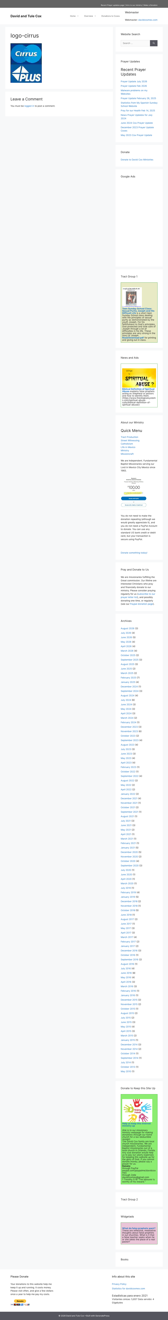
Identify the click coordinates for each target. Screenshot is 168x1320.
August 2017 (127, 919)
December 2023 (129, 727)
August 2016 (127, 964)
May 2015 (126, 1026)
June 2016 (126, 973)
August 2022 (127, 780)
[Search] (154, 43)
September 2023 (130, 740)
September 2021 (129, 812)
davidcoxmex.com (148, 20)
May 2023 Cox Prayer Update (136, 135)
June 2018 (126, 914)
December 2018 (129, 901)
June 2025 (126, 668)
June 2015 (126, 1022)
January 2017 (128, 946)
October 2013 (128, 1067)
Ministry (125, 450)
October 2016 (128, 955)
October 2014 (128, 1053)
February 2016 (128, 991)
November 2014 (129, 1049)
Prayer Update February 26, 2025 (138, 98)
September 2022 (129, 776)
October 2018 (128, 910)
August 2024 (127, 695)
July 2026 (126, 633)
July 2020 (126, 870)
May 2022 (126, 785)
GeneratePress (102, 1315)
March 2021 (127, 838)
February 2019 (128, 892)
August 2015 (127, 1013)
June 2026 (126, 637)
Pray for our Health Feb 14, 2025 (138, 110)
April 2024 (126, 713)
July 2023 (126, 749)
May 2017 (126, 928)
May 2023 (126, 758)
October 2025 (128, 655)
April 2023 (126, 762)
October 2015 (128, 1008)
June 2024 (126, 704)
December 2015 (129, 999)
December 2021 (129, 798)
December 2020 (129, 852)
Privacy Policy (119, 1284)
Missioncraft (127, 454)
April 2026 (126, 646)
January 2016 (128, 995)
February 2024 (128, 722)
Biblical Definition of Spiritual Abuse (138, 390)
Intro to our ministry (134, 5)
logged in (29, 106)
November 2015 (129, 1004)
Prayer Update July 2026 (134, 81)
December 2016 (129, 950)
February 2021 (128, 843)
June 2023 (126, 753)
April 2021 (126, 834)
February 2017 (128, 941)
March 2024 (127, 718)
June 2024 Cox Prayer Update (137, 123)
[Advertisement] (139, 221)
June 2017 (126, 923)
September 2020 (130, 865)
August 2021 (127, 816)
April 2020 (126, 879)
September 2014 (129, 1058)
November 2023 (129, 731)
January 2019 (128, 897)
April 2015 (126, 1031)
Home (73, 16)
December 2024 (129, 686)
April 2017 (126, 932)
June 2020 (126, 874)
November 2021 (129, 803)
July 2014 (126, 1062)
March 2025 (127, 673)
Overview (88, 16)
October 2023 (128, 735)
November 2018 (129, 906)
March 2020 (127, 883)
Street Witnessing (130, 440)
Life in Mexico (128, 447)
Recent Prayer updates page (112, 5)
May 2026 (126, 642)
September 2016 (129, 959)
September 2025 (129, 659)
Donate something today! (134, 552)
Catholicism (127, 443)
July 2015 (126, 1017)
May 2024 (126, 709)
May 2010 (126, 1071)
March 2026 (127, 650)
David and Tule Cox (25, 16)
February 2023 (128, 767)
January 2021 (128, 847)
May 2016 (126, 977)
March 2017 (127, 937)
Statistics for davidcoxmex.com (128, 1288)
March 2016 (127, 986)
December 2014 (129, 1044)
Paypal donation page (141, 604)
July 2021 (126, 821)
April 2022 (126, 789)
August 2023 (127, 744)
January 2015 (128, 1040)
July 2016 (126, 968)
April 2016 (126, 982)
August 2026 (127, 628)
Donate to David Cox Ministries (137, 159)
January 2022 (128, 794)
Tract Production (129, 437)
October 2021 (128, 807)
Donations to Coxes (110, 16)
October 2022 (128, 771)
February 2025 (128, 677)
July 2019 (126, 888)
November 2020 (129, 856)
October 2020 (128, 861)
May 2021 (126, 829)
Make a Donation (151, 5)
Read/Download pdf (133, 337)
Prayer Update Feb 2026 (134, 86)
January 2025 (128, 682)
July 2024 (126, 700)
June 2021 (126, 825)
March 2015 (127, 1035)
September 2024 (130, 691)
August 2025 (127, 664)
